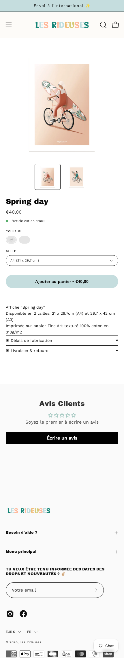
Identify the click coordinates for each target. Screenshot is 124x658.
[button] (103, 25)
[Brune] (24, 240)
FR (29, 632)
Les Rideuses (30, 642)
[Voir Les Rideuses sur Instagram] (10, 613)
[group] (62, 6)
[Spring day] (48, 177)
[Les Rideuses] (62, 25)
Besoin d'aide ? (21, 533)
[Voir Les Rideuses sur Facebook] (23, 613)
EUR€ (10, 632)
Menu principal (21, 552)
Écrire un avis (62, 438)
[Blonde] (11, 240)
